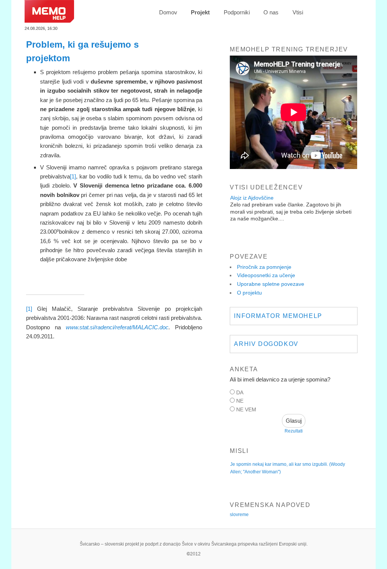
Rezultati (294, 431)
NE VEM (246, 409)
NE (239, 401)
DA (239, 392)
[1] (73, 176)
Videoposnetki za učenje (266, 275)
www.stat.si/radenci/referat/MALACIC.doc (117, 327)
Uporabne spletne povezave (270, 284)
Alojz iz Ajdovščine (252, 198)
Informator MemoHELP (278, 316)
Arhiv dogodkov (266, 344)
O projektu (249, 293)
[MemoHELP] (49, 20)
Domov (168, 12)
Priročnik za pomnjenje (264, 267)
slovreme (239, 514)
